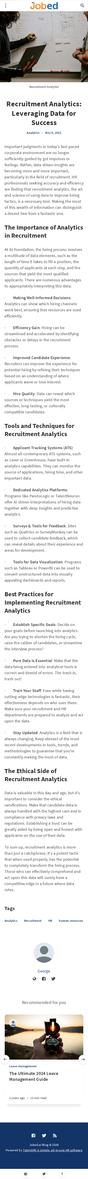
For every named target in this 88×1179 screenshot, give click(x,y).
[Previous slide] (4, 1059)
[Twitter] (44, 1173)
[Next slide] (83, 1059)
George (44, 971)
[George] (44, 952)
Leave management (23, 1066)
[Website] (34, 979)
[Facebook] (25, 1173)
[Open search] (82, 5)
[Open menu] (5, 5)
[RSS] (55, 1136)
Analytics (33, 132)
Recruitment (33, 921)
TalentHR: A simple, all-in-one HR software (52, 1150)
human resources (71, 921)
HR (50, 921)
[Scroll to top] (62, 1173)
